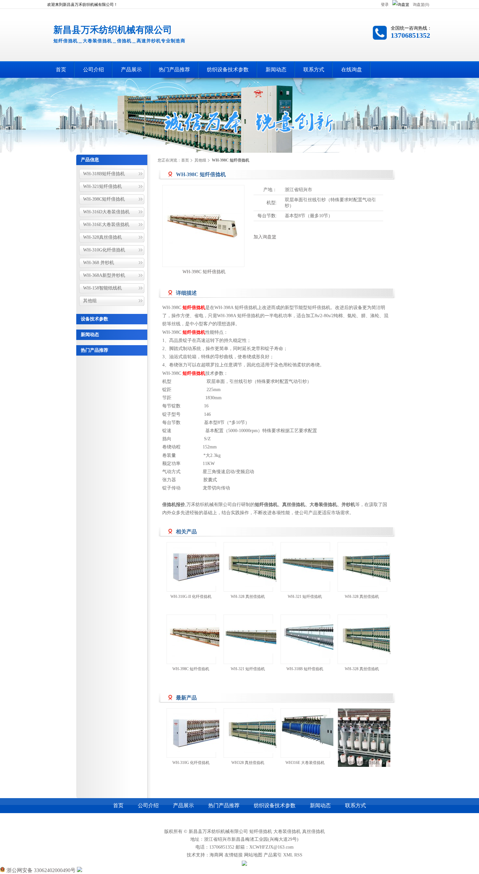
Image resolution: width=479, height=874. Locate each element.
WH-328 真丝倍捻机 (248, 596)
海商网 (216, 855)
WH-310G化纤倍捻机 (104, 249)
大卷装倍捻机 (287, 831)
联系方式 (355, 805)
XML (288, 855)
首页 (185, 160)
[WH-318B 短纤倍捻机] (320, 639)
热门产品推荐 (94, 350)
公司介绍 (148, 805)
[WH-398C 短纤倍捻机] (206, 639)
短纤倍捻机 (260, 831)
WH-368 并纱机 (98, 262)
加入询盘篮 (265, 236)
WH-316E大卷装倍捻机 (106, 224)
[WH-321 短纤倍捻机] (320, 567)
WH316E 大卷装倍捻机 (305, 762)
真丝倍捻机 (313, 831)
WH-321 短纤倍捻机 (305, 596)
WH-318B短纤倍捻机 (104, 173)
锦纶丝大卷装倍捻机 (362, 762)
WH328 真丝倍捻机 (247, 762)
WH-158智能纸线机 (102, 288)
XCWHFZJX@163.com (271, 847)
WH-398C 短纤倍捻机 (203, 271)
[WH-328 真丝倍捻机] (263, 567)
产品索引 (273, 855)
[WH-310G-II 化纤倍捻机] (206, 567)
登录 (385, 4)
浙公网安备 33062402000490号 (40, 870)
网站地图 (253, 855)
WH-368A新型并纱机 (104, 275)
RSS (298, 855)
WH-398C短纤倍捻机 (104, 199)
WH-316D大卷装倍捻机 (106, 211)
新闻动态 (90, 334)
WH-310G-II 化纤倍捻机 (190, 596)
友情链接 (234, 855)
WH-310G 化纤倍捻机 (191, 762)
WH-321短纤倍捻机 (102, 186)
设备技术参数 (94, 319)
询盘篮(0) (421, 4)
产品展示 (183, 805)
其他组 (90, 300)
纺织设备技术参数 (275, 805)
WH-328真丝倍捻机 (102, 237)
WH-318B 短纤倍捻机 (304, 669)
